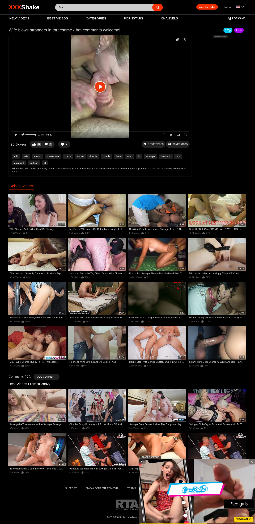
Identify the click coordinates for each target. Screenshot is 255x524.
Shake (24, 7)
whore (80, 156)
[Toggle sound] (142, 461)
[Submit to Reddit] (177, 39)
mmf (129, 156)
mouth (37, 156)
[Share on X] (185, 39)
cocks (68, 156)
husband (166, 156)
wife (26, 156)
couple (106, 156)
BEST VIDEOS (57, 18)
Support (71, 488)
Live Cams (238, 18)
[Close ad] (252, 461)
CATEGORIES (96, 18)
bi (139, 156)
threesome (53, 156)
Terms (131, 488)
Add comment (46, 376)
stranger (150, 156)
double (93, 156)
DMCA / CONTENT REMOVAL (102, 488)
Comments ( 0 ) (19, 376)
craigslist (19, 163)
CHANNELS (169, 18)
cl (45, 163)
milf (16, 156)
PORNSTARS (133, 18)
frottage (34, 163)
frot (178, 156)
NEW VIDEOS (19, 18)
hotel (118, 156)
